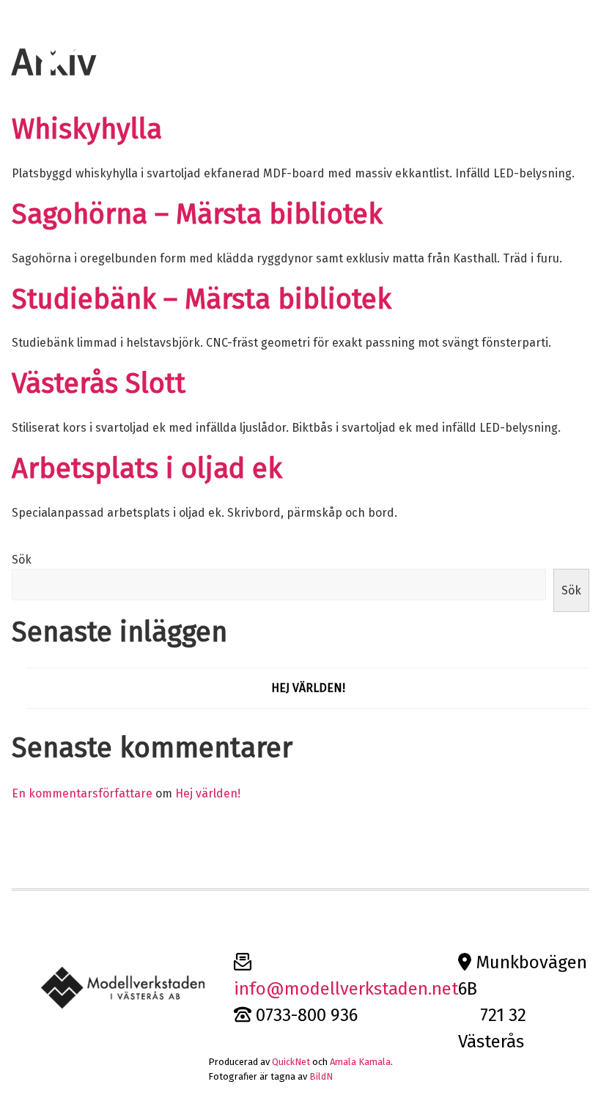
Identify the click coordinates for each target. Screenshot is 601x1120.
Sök (22, 560)
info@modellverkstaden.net (346, 989)
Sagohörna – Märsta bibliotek (197, 214)
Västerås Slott (98, 383)
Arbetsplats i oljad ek (147, 468)
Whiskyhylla (87, 129)
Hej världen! (308, 688)
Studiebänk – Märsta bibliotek (201, 299)
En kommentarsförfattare (82, 793)
